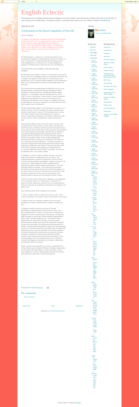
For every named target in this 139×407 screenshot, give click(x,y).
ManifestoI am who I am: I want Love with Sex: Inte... (94, 380)
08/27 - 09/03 (93, 110)
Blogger (78, 403)
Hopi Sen (106, 56)
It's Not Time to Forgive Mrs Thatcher (94, 232)
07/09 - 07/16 (93, 141)
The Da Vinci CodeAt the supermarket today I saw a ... (94, 325)
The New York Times (110, 86)
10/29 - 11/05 (93, 70)
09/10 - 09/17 (93, 101)
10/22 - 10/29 (93, 74)
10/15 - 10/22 (93, 79)
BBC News (107, 80)
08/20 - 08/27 (93, 114)
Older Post (79, 306)
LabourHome (108, 50)
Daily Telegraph (108, 89)
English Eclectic (42, 12)
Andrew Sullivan (109, 70)
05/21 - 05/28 (93, 172)
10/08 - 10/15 (93, 83)
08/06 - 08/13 (93, 123)
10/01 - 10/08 (93, 88)
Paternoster (107, 111)
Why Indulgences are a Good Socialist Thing (94, 181)
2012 (92, 47)
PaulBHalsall (105, 20)
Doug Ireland (108, 102)
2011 (92, 50)
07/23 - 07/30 (93, 132)
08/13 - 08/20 (93, 119)
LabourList (107, 47)
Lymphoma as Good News (94, 192)
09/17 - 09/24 (93, 97)
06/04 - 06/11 (93, 163)
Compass (107, 53)
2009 (92, 52)
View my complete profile (103, 33)
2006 (92, 58)
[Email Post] (47, 287)
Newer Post (26, 306)
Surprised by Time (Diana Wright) (109, 93)
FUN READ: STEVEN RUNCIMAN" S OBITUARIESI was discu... (94, 269)
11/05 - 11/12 (93, 66)
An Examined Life (109, 108)
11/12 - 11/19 (93, 61)
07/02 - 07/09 (93, 145)
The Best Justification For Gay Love (94, 219)
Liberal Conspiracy (109, 59)
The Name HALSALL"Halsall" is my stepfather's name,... (94, 308)
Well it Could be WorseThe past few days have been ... (94, 344)
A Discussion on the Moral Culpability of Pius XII (94, 247)
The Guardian (108, 83)
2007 (92, 55)
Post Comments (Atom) (57, 311)
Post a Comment (29, 297)
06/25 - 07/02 (93, 150)
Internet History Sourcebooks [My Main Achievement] (110, 75)
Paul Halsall (101, 30)
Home (53, 306)
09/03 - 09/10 (93, 105)
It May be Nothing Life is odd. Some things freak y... (94, 363)
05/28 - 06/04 (93, 167)
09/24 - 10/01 (93, 92)
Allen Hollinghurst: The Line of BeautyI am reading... (94, 290)
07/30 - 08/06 (93, 128)
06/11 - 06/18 (93, 159)
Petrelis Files (108, 105)
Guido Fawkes (108, 67)
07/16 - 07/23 (93, 136)
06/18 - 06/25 (93, 154)
